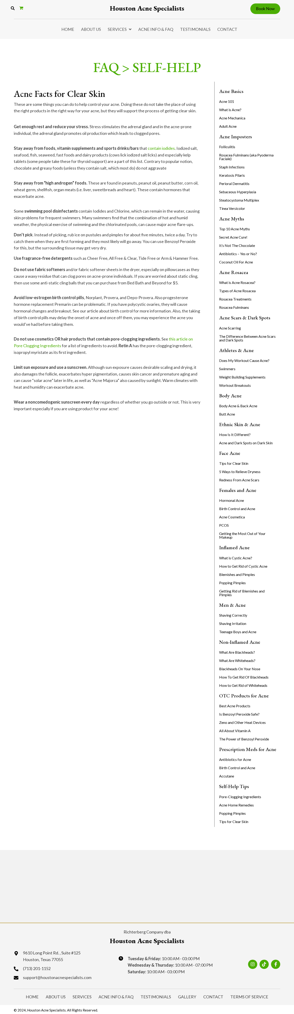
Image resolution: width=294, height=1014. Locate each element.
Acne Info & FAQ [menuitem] (155, 29)
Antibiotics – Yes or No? (238, 253)
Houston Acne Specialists (147, 8)
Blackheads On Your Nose (239, 669)
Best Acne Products (234, 706)
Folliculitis (227, 146)
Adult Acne (228, 126)
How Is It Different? (235, 434)
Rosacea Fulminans (234, 307)
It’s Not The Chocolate (237, 245)
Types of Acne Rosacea (237, 291)
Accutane (226, 776)
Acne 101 (226, 101)
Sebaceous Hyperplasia (237, 192)
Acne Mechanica (232, 118)
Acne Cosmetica (232, 517)
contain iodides (161, 148)
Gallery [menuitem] (187, 996)
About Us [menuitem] (91, 29)
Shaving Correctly (233, 615)
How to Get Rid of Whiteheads (243, 685)
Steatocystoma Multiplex (239, 200)
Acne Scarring (230, 328)
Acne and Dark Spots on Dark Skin (246, 443)
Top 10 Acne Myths (234, 229)
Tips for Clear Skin (233, 463)
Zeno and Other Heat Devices (242, 722)
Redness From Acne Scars (239, 480)
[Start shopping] (21, 7)
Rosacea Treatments (235, 299)
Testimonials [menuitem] (195, 29)
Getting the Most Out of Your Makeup (242, 535)
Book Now (265, 8)
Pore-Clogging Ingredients (240, 796)
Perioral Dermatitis (234, 183)
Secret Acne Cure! (233, 237)
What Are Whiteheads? (237, 660)
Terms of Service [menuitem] (249, 996)
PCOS (224, 525)
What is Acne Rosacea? (237, 282)
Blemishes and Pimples (237, 574)
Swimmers (227, 369)
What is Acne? (230, 109)
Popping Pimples (232, 583)
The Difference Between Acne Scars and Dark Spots (247, 338)
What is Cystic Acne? (235, 558)
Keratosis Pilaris (232, 175)
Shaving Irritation (232, 623)
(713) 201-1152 (37, 968)
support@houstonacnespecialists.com (57, 977)
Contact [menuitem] (227, 29)
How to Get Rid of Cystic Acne (243, 566)
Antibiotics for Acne (235, 759)
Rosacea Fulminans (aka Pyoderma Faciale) (246, 157)
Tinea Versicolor (232, 208)
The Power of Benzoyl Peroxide (244, 739)
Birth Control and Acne (237, 508)
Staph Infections (232, 167)
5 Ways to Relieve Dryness (239, 471)
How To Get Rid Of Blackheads (244, 677)
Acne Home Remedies (236, 805)
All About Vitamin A (235, 730)
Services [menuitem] (117, 29)
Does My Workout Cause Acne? (244, 360)
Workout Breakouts (235, 385)
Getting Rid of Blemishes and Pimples (242, 593)
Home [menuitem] (67, 29)
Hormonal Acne (231, 500)
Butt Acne (227, 414)
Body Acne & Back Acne (238, 406)
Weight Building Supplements (242, 377)
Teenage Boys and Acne (237, 632)
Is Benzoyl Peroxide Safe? (239, 714)
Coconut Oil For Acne (236, 262)
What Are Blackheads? (237, 652)
